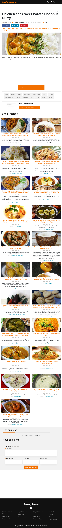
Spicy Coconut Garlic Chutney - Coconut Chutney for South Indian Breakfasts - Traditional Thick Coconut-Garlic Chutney (46, 391)
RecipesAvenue (9, 2)
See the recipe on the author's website (31, 88)
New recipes (6, 516)
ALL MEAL (6, 31)
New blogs (36, 516)
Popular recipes (7, 519)
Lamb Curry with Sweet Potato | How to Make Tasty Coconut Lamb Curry (46, 134)
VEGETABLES (30, 29)
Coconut (18, 97)
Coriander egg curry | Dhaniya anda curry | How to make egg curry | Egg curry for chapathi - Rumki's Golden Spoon (46, 222)
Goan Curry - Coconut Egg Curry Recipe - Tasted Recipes (15, 390)
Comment (9, 449)
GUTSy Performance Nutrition (17, 314)
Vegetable (27, 94)
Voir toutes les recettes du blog (29, 108)
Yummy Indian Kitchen (17, 255)
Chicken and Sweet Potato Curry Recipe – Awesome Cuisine (46, 362)
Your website (44, 458)
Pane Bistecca (17, 226)
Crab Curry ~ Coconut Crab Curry (15, 361)
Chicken (13, 94)
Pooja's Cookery (17, 288)
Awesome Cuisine (48, 173)
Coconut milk (9, 97)
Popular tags (22, 517)
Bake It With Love (48, 260)
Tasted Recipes (17, 396)
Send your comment (31, 467)
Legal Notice (53, 519)
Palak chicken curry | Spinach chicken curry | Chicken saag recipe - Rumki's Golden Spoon (15, 334)
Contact (51, 512)
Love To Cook (17, 371)
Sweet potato (36, 94)
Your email (27, 458)
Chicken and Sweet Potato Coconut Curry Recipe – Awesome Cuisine (46, 162)
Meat (19, 94)
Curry (44, 94)
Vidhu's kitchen (48, 283)
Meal (6, 94)
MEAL (4, 29)
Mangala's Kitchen (48, 396)
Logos (51, 514)
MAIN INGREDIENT (12, 29)
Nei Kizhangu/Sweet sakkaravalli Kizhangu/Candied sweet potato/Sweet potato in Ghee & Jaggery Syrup (46, 279)
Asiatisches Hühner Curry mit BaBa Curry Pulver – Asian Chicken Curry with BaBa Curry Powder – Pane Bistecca (15, 222)
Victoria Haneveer (48, 144)
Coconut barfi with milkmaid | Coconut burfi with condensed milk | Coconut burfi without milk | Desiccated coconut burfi (15, 163)
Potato (51, 94)
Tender (50, 97)
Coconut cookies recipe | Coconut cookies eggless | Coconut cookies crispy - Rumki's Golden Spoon (46, 307)
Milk (32, 97)
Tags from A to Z (23, 512)
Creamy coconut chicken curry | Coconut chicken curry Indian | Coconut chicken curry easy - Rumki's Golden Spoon (15, 135)
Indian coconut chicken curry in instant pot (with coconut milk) (15, 247)
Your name (9, 458)
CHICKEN (38, 29)
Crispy (43, 97)
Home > (4, 11)
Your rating (8, 446)
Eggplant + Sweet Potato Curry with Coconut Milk (15, 306)
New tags (21, 514)
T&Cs (50, 517)
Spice (37, 97)
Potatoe (25, 97)
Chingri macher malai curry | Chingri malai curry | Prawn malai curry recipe (15, 415)
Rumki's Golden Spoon (17, 144)
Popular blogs (37, 519)
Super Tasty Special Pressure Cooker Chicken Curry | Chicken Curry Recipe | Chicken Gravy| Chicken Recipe (16, 279)
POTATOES (45, 29)
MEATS (22, 29)
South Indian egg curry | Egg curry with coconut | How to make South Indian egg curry (46, 192)
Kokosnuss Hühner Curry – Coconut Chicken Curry (46, 334)
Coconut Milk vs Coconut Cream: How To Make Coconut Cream (46, 247)
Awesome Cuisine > (10, 11)
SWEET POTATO (55, 29)
